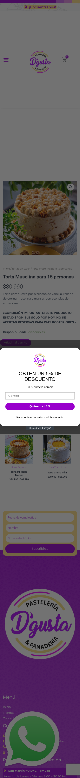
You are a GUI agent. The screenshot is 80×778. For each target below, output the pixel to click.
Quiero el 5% (40, 406)
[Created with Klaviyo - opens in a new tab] (40, 428)
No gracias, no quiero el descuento (40, 417)
